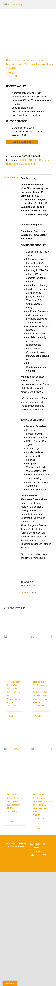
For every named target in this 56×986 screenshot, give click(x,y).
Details (11, 716)
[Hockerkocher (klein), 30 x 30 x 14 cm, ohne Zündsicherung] (14, 758)
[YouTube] (42, 867)
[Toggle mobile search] (45, 4)
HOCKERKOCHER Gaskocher (34, 160)
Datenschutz (35, 844)
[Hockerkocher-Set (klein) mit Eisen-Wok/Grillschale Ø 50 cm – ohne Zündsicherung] (41, 645)
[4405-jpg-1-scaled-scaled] (28, 32)
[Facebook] (37, 867)
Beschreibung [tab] (10, 177)
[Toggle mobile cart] (40, 4)
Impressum (38, 848)
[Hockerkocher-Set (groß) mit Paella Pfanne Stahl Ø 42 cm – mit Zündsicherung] (14, 645)
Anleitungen (35, 855)
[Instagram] (33, 867)
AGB (45, 844)
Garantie (38, 851)
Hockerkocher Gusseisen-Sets (21, 164)
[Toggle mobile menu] (50, 4)
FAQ (44, 855)
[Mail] (46, 867)
